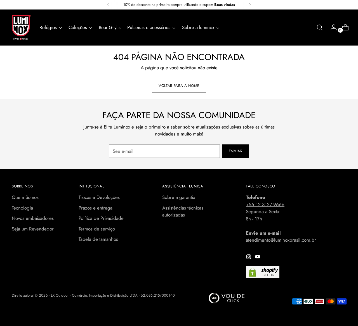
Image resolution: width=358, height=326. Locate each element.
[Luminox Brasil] (21, 27)
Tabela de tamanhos (98, 239)
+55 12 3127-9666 (265, 204)
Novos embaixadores (33, 218)
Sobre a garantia (178, 197)
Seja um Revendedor (33, 228)
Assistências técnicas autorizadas (182, 211)
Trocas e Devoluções (99, 197)
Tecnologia (22, 207)
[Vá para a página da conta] (331, 27)
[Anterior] (108, 4)
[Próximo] (250, 4)
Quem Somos (25, 197)
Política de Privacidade (101, 218)
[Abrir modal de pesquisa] (319, 27)
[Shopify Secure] (262, 272)
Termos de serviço (97, 228)
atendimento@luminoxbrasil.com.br (281, 240)
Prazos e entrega (95, 207)
